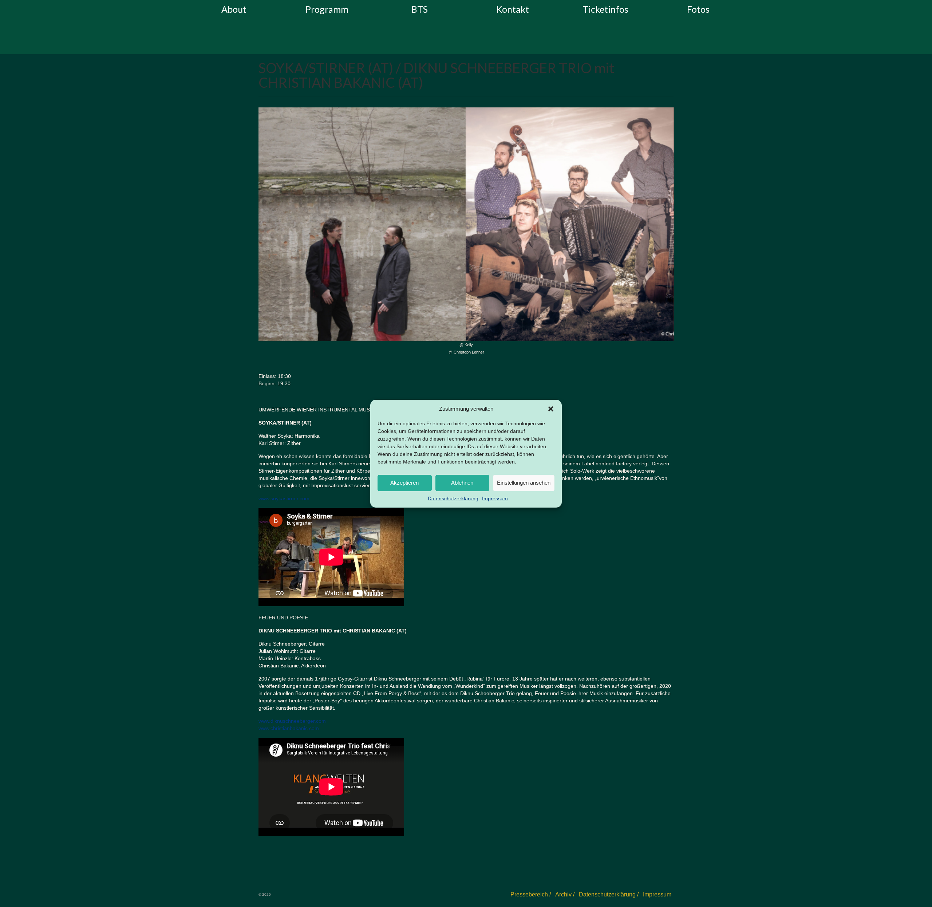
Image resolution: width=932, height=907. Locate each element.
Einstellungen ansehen (523, 483)
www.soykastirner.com (283, 498)
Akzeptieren (404, 483)
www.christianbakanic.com (288, 728)
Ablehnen (462, 483)
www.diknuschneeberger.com (292, 721)
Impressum (495, 498)
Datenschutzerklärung (453, 498)
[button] (550, 409)
